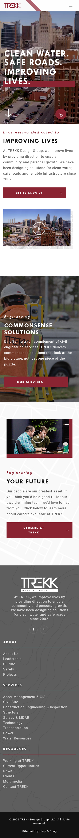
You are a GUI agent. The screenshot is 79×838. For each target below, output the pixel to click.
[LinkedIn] (44, 629)
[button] (71, 5)
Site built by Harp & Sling (39, 831)
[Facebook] (33, 629)
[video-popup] (60, 114)
